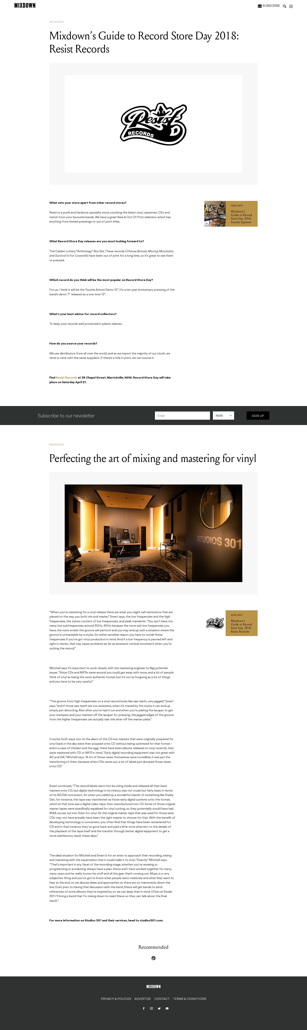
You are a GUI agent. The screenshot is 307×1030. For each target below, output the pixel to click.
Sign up (258, 416)
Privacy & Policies (116, 999)
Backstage (56, 22)
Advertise (142, 999)
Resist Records (66, 377)
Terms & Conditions (189, 999)
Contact (162, 999)
